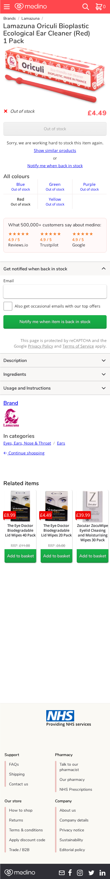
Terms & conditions (26, 830)
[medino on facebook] (68, 872)
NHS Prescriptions (76, 789)
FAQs (14, 764)
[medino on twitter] (89, 872)
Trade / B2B (19, 850)
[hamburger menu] (7, 7)
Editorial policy (72, 850)
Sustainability (71, 840)
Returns (16, 820)
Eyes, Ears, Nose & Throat (27, 443)
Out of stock (55, 129)
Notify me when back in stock (55, 165)
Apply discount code (27, 840)
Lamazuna (30, 18)
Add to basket (20, 556)
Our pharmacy (72, 779)
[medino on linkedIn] (101, 872)
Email (8, 280)
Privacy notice (72, 830)
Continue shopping (26, 453)
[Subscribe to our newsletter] (60, 872)
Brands (9, 18)
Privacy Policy (40, 346)
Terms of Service (78, 346)
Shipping (17, 774)
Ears (61, 443)
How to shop (20, 810)
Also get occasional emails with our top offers (57, 306)
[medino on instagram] (78, 872)
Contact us (18, 784)
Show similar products (55, 150)
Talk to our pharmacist (69, 767)
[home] (39, 7)
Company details (74, 820)
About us (68, 810)
